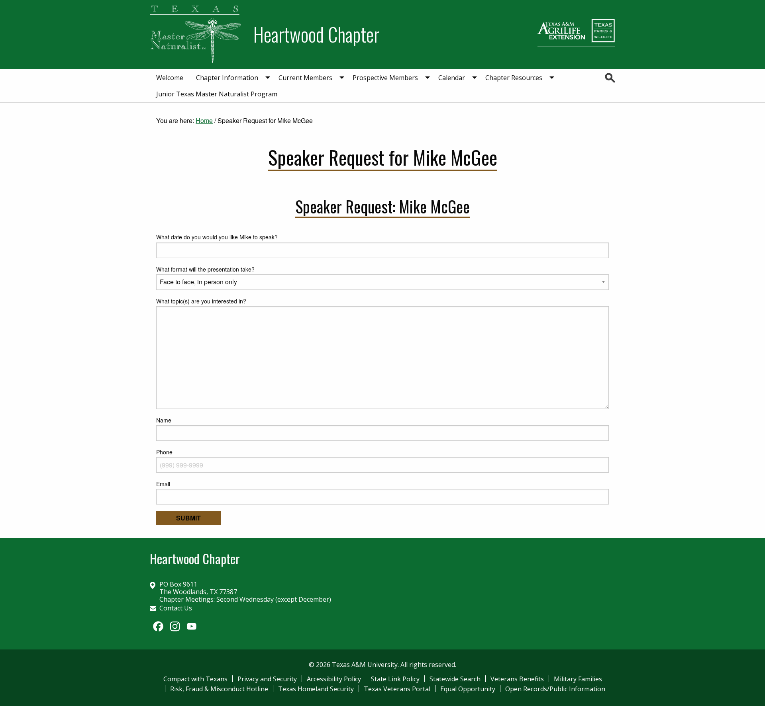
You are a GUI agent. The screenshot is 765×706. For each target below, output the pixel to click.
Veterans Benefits (517, 679)
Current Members (305, 77)
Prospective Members (385, 77)
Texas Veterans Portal (397, 688)
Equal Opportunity (467, 688)
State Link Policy (395, 679)
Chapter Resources (513, 77)
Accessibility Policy (334, 679)
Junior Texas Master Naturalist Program (216, 94)
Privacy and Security (267, 679)
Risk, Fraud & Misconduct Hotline (219, 688)
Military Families (578, 679)
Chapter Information (227, 77)
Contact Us (175, 608)
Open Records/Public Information (555, 688)
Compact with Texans (195, 679)
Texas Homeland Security (316, 688)
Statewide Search (455, 679)
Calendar (451, 77)
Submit (188, 517)
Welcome (169, 77)
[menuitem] (170, 77)
